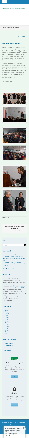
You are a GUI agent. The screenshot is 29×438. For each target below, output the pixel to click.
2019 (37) (7, 315)
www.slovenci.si (9, 345)
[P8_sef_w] (14, 93)
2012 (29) (7, 328)
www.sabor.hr (8, 350)
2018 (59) (7, 317)
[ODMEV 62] (14, 190)
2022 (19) (7, 310)
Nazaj (19, 36)
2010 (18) (7, 332)
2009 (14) (7, 334)
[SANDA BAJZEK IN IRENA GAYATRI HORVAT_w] (14, 166)
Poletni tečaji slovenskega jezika (13, 255)
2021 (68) (7, 312)
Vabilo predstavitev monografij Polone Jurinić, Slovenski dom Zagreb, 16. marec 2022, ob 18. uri (14, 264)
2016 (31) (7, 321)
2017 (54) (7, 319)
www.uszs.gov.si (9, 343)
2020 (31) (7, 314)
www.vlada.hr (8, 349)
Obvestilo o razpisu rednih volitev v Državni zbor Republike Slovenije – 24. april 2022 (14, 258)
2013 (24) (7, 326)
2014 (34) (7, 324)
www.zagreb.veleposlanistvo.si (12, 347)
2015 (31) (7, 323)
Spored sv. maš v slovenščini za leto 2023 (13, 288)
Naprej (23, 36)
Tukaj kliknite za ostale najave (10, 269)
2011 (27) (7, 330)
